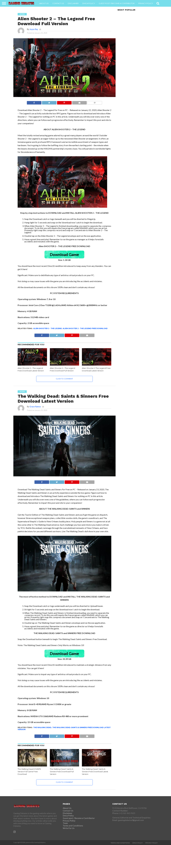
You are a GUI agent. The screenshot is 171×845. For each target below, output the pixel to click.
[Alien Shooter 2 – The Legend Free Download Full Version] (64, 365)
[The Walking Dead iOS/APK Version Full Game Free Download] (32, 766)
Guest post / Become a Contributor (117, 3)
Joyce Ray (34, 29)
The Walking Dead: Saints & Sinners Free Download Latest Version (64, 728)
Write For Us (68, 828)
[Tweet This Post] (49, 102)
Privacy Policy (145, 3)
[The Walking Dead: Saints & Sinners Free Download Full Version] (64, 766)
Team (65, 823)
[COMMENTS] (94, 102)
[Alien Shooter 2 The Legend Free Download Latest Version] (96, 365)
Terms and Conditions (73, 826)
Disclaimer (73, 3)
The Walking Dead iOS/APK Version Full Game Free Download (29, 771)
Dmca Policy (88, 3)
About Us (44, 3)
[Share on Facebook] (34, 102)
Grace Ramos (35, 406)
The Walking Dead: (42, 727)
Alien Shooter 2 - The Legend (47, 328)
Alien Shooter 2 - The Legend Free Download (85, 328)
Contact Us (58, 3)
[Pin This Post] (64, 102)
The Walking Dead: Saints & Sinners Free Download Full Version (62, 771)
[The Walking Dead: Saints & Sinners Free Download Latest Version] (96, 766)
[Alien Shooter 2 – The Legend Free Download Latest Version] (32, 365)
